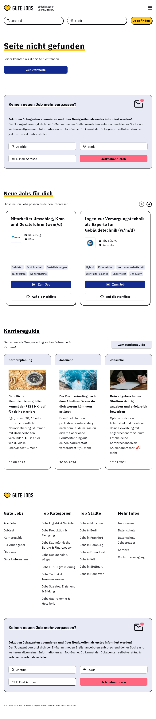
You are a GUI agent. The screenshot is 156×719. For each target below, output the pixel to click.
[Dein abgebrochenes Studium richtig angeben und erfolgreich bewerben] (128, 379)
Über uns (10, 552)
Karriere (123, 550)
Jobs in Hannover (92, 574)
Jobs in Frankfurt (91, 537)
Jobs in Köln (88, 559)
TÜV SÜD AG (110, 240)
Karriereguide (13, 537)
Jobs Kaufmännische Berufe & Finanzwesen (57, 545)
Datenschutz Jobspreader (126, 540)
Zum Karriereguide (131, 345)
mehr (33, 448)
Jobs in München (91, 523)
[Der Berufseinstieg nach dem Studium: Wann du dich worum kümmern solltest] (78, 379)
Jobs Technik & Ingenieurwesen (53, 576)
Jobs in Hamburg (91, 545)
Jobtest (9, 530)
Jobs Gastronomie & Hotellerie (56, 601)
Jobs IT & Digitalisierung (58, 567)
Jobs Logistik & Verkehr (58, 523)
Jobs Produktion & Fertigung (54, 532)
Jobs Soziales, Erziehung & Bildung (58, 588)
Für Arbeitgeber (14, 545)
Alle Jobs (10, 523)
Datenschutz (126, 530)
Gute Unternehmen (17, 559)
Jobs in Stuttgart (91, 566)
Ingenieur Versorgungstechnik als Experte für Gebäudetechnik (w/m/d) (115, 224)
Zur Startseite (36, 70)
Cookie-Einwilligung (131, 557)
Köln (31, 239)
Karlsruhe (108, 245)
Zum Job (44, 284)
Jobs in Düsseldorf (92, 552)
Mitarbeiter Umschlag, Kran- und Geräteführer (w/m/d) (38, 221)
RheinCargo (35, 235)
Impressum (126, 523)
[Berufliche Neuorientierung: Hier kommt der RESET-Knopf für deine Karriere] (27, 379)
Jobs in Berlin (89, 530)
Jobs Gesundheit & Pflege (55, 557)
